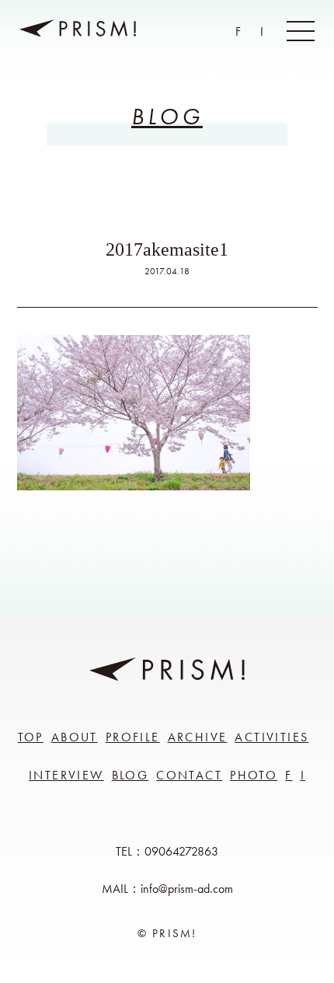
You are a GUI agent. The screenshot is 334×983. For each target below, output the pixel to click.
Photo (253, 775)
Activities (271, 737)
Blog (130, 775)
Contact (189, 775)
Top (30, 737)
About (74, 737)
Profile (133, 737)
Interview (66, 775)
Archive (198, 737)
